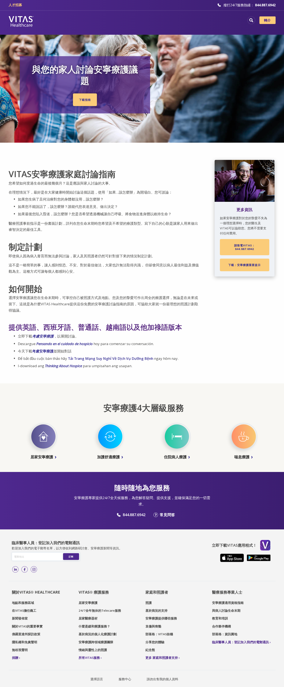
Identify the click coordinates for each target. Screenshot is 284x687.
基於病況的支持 (156, 610)
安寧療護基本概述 (101, 21)
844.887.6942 (134, 514)
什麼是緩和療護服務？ (94, 626)
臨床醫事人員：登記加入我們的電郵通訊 (240, 642)
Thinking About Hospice (63, 365)
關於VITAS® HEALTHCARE (36, 592)
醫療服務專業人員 (165, 21)
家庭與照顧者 (198, 21)
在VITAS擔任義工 (24, 610)
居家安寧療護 (88, 603)
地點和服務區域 (23, 603)
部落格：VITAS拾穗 (159, 634)
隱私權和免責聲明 (24, 642)
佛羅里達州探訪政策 (26, 634)
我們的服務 (133, 21)
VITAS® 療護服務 (94, 592)
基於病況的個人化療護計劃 (97, 634)
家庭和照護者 (156, 592)
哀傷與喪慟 (153, 626)
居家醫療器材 (88, 618)
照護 (148, 603)
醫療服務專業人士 (227, 592)
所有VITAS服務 (89, 657)
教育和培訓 (220, 618)
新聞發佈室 (20, 618)
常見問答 (167, 514)
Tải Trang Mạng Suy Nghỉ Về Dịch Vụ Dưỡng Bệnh (110, 358)
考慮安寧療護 (43, 336)
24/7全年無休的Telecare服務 (100, 610)
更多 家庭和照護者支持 (161, 657)
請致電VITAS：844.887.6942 (244, 247)
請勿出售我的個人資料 (162, 679)
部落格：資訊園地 (224, 634)
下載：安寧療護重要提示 (244, 265)
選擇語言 (96, 679)
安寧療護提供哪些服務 (161, 618)
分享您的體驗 (154, 642)
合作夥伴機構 (221, 626)
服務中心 (125, 679)
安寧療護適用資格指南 (228, 603)
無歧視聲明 (20, 650)
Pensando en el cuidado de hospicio (64, 343)
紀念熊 (150, 650)
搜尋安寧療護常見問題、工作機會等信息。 (251, 20)
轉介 (267, 20)
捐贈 (15, 657)
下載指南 (85, 100)
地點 (74, 21)
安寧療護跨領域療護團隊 (96, 642)
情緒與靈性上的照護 (93, 650)
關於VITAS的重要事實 (27, 626)
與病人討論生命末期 (226, 610)
